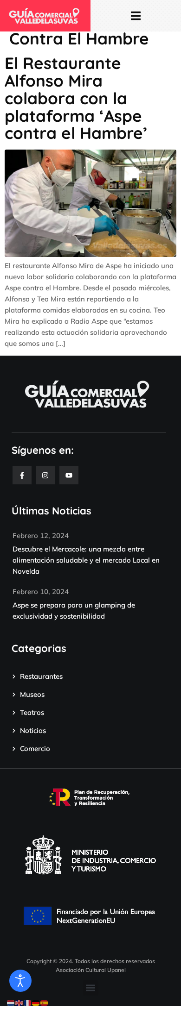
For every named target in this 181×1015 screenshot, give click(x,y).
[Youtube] (68, 475)
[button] (90, 988)
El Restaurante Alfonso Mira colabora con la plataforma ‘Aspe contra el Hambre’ (76, 98)
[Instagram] (45, 475)
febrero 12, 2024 (41, 535)
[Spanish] (44, 1002)
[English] (19, 1002)
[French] (28, 1002)
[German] (36, 1002)
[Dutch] (11, 1002)
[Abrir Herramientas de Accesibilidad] (20, 981)
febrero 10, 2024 (41, 591)
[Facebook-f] (22, 475)
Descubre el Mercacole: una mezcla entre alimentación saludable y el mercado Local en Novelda (86, 560)
